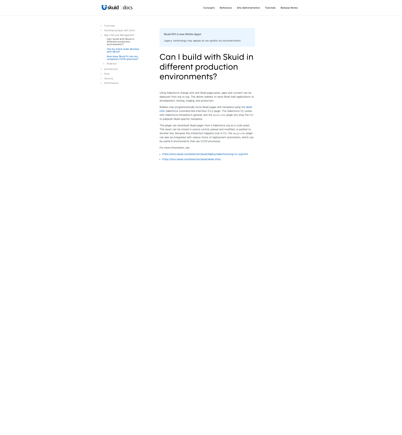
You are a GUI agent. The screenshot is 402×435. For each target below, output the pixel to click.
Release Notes (289, 7)
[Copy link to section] (219, 78)
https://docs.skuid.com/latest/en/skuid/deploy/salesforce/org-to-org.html (205, 154)
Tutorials (270, 7)
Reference (226, 7)
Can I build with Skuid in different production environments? (120, 42)
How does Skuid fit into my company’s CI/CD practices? (123, 57)
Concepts (209, 7)
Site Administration (248, 7)
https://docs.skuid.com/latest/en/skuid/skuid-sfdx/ (191, 159)
